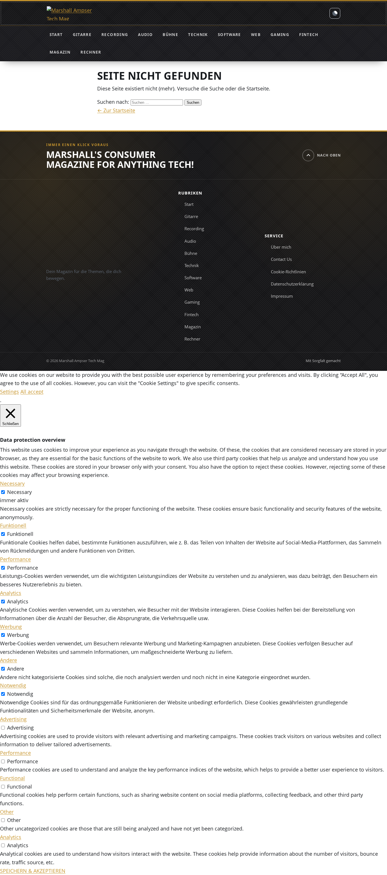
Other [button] (7, 811)
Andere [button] (8, 660)
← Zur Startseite (116, 110)
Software (229, 34)
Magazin (60, 52)
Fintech (308, 34)
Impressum (282, 296)
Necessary (19, 492)
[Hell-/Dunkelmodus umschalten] (334, 13)
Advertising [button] (13, 719)
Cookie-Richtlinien (288, 271)
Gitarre (82, 34)
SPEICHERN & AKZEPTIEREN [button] (32, 870)
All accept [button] (31, 391)
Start (56, 34)
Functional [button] (12, 778)
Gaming (280, 34)
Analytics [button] (10, 592)
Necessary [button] (12, 483)
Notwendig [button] (13, 685)
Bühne (170, 34)
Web (256, 34)
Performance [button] (15, 559)
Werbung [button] (11, 626)
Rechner (90, 52)
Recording (114, 34)
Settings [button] (9, 391)
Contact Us (281, 259)
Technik (198, 34)
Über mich (281, 247)
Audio (145, 34)
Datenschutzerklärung (292, 284)
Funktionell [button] (13, 525)
